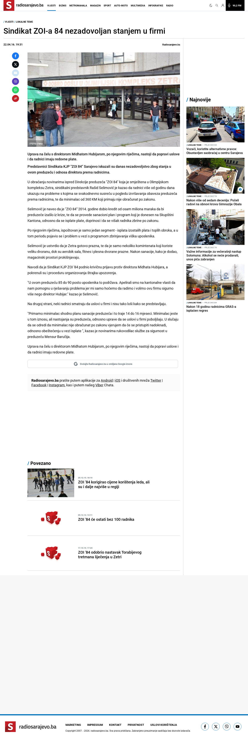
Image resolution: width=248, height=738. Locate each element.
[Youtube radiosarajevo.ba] (237, 726)
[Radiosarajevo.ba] (30, 726)
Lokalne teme (24, 21)
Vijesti (51, 5)
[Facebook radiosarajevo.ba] (205, 726)
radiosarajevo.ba (99, 730)
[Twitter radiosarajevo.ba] (216, 726)
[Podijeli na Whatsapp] (15, 89)
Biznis (62, 5)
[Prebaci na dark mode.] (211, 5)
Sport (107, 5)
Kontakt (115, 725)
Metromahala (78, 5)
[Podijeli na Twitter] (15, 64)
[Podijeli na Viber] (15, 81)
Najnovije (200, 99)
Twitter (155, 380)
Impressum (95, 725)
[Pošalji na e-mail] (15, 72)
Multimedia (138, 5)
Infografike (155, 5)
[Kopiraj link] (15, 98)
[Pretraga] (217, 5)
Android (107, 380)
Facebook (38, 385)
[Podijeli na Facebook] (15, 55)
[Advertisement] (104, 427)
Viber (99, 385)
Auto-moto (121, 5)
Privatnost (136, 725)
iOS (117, 380)
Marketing (73, 725)
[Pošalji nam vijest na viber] (227, 726)
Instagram (57, 385)
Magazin (95, 5)
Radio (169, 5)
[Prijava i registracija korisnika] (223, 5)
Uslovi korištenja (163, 725)
